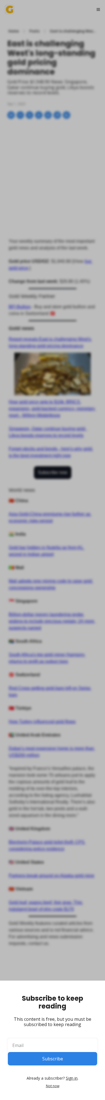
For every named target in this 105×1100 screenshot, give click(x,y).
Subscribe (52, 1059)
